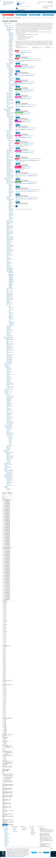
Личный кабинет (32, 829)
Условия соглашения (6, 845)
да (5, 738)
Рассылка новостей (32, 834)
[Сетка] (19, 47)
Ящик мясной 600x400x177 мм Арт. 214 (22, 114)
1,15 (6, 604)
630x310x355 (7, 589)
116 (5, 688)
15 (5, 649)
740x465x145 (7, 537)
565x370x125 (7, 578)
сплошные (7, 747)
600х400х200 (7, 529)
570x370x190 (7, 582)
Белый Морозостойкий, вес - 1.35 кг (8, 817)
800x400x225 (7, 543)
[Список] (17, 47)
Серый (9, 780)
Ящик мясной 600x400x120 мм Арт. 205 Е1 (23, 98)
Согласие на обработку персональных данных (7, 841)
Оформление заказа (42, 1)
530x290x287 (7, 559)
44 (5, 704)
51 (5, 706)
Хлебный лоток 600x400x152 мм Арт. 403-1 (23, 52)
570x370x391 (7, 585)
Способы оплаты (32, 11)
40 (5, 665)
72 (5, 713)
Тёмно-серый (11, 774)
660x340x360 (7, 534)
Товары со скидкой (24, 830)
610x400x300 (7, 533)
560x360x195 (7, 569)
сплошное (7, 754)
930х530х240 (7, 597)
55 (5, 673)
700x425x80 (7, 593)
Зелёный (11, 777)
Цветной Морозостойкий (7, 792)
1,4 (5, 610)
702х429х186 (7, 595)
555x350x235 (7, 562)
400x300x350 (7, 503)
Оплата (5, 831)
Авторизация (50, 1)
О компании (6, 828)
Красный (11, 781)
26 (5, 656)
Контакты (50, 11)
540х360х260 (7, 507)
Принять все (46, 852)
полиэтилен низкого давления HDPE (6, 770)
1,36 (6, 608)
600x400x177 (7, 519)
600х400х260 (7, 531)
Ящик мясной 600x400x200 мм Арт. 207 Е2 (23, 121)
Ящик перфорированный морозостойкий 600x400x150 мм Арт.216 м (28, 160)
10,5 (6, 646)
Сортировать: (35, 47)
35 (5, 660)
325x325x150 (7, 548)
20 (5, 757)
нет (5, 739)
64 (5, 711)
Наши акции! (39, 11)
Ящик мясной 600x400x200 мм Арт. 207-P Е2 (23, 137)
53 (5, 672)
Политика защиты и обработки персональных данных (7, 836)
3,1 (5, 638)
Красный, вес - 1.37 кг (6, 807)
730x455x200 (7, 536)
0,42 (6, 601)
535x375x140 (7, 561)
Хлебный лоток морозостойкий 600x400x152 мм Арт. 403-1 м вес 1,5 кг (28, 60)
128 (5, 689)
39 (5, 663)
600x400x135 (7, 512)
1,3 (5, 607)
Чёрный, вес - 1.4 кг (6, 800)
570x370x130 (7, 581)
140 (5, 692)
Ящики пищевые (18, 17)
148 (5, 695)
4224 (6, 727)
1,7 (5, 616)
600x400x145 (7, 514)
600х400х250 (7, 530)
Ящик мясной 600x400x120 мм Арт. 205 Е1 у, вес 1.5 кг (25, 106)
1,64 (6, 614)
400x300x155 (7, 502)
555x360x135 (7, 565)
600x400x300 (7, 526)
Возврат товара (14, 830)
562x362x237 (7, 572)
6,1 (5, 641)
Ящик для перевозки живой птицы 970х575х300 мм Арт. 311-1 (26, 198)
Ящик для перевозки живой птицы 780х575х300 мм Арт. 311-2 (26, 175)
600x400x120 (7, 510)
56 (5, 675)
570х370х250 (7, 588)
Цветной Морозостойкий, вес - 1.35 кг (8, 822)
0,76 (6, 603)
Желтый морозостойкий (7, 796)
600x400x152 (7, 517)
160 (5, 696)
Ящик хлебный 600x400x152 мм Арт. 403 (23, 168)
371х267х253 (7, 549)
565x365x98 (7, 576)
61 (5, 676)
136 (5, 691)
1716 (5, 723)
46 (5, 666)
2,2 (5, 627)
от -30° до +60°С (8, 761)
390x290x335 (7, 554)
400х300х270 (7, 505)
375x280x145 (7, 552)
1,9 (5, 618)
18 (5, 698)
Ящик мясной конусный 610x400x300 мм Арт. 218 (24, 90)
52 (5, 670)
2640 (5, 724)
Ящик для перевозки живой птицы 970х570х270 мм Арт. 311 (26, 183)
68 (5, 712)
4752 (6, 730)
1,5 (5, 611)
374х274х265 (7, 551)
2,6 (5, 632)
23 (5, 652)
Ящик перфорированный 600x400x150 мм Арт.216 (24, 152)
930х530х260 (7, 599)
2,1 (5, 625)
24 (5, 653)
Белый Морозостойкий (6, 789)
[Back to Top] (0, 857)
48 (5, 667)
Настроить (34, 852)
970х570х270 (7, 544)
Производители (25, 828)
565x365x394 (7, 575)
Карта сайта (15, 831)
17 (5, 756)
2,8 (5, 635)
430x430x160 (7, 506)
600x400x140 (7, 513)
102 (5, 687)
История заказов (32, 831)
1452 (5, 720)
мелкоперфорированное (7, 751)
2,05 (6, 624)
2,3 (5, 628)
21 (5, 651)
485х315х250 (7, 558)
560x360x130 (7, 568)
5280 (6, 731)
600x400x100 (7, 509)
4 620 (5, 726)
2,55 (6, 631)
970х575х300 (7, 546)
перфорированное (8, 752)
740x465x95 (7, 540)
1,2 (5, 498)
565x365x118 (7, 573)
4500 (6, 729)
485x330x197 (7, 555)
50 (5, 669)
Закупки (45, 11)
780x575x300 (7, 541)
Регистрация (50, 2)
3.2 (5, 640)
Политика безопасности (6, 833)
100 (5, 685)
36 (5, 662)
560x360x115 (7, 566)
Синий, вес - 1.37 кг (8, 811)
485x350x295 (7, 556)
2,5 (5, 630)
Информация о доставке (22, 11)
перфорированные (9, 746)
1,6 (5, 613)
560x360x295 (7, 571)
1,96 (6, 620)
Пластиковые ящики (9, 17)
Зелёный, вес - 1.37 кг (6, 804)
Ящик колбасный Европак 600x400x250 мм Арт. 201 (25, 75)
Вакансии (6, 829)
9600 (6, 733)
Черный (10, 775)
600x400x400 (7, 527)
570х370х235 (7, 586)
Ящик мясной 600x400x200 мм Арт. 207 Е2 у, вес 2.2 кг (25, 129)
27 (5, 658)
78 (5, 715)
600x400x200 (7, 520)
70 (5, 677)
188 (5, 699)
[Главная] (4, 11)
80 (5, 679)
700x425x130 (7, 590)
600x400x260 (7, 524)
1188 (5, 719)
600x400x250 (7, 523)
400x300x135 (7, 500)
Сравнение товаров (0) (24, 47)
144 (6, 694)
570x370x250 (7, 583)
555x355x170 (7, 564)
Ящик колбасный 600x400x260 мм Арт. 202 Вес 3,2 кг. (25, 67)
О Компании (14, 11)
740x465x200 (7, 538)
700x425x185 (7, 592)
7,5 (5, 642)
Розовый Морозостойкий (7, 785)
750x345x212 (7, 596)
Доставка (6, 830)
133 (5, 648)
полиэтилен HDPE (8, 766)
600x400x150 (7, 516)
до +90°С (6, 764)
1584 (5, 722)
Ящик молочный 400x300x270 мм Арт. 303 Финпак (24, 83)
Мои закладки (33, 832)
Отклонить (40, 852)
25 (5, 655)
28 (5, 659)
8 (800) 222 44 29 (47, 5)
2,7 (5, 634)
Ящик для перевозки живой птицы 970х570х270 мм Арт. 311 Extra (27, 191)
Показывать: (48, 47)
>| (27, 206)
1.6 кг (6, 621)
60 (5, 709)
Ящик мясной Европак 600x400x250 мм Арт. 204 (24, 144)
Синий (9, 778)
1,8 (5, 617)
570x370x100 (7, 579)
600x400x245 (7, 521)
